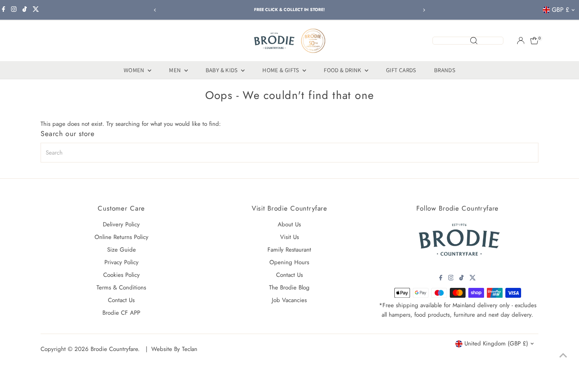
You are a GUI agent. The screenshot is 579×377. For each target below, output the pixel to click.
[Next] (424, 10)
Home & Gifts (281, 70)
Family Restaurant (289, 249)
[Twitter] (36, 9)
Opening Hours (289, 262)
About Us (289, 224)
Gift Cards (401, 70)
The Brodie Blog (289, 287)
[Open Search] (467, 41)
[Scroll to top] (563, 355)
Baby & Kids (222, 70)
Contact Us (121, 300)
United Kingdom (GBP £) (496, 343)
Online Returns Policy (121, 237)
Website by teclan (174, 349)
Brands (444, 70)
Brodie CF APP (121, 312)
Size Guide (121, 249)
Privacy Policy (121, 262)
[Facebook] (3, 9)
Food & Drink (343, 70)
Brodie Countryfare (114, 349)
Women (135, 70)
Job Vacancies (289, 300)
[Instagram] (14, 9)
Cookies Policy (121, 275)
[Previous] (155, 10)
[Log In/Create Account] (520, 40)
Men (175, 70)
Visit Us (289, 237)
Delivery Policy (121, 224)
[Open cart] (534, 40)
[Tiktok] (24, 9)
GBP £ (560, 9)
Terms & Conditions (121, 287)
